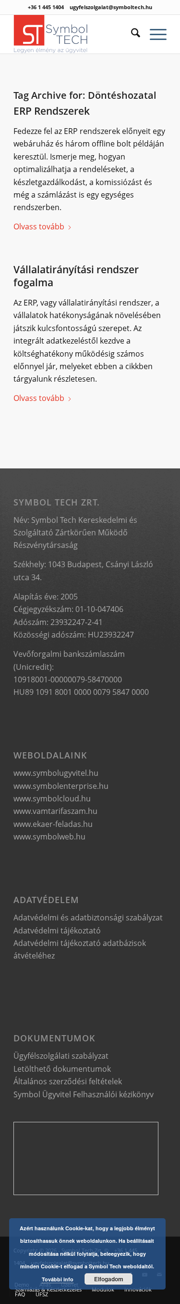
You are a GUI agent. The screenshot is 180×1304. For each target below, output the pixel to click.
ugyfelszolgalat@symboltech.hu (111, 7)
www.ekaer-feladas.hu (53, 824)
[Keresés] (130, 34)
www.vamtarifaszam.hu (55, 811)
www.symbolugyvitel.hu (55, 773)
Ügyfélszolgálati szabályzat (60, 1056)
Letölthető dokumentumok (62, 1069)
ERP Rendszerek (51, 111)
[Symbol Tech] (74, 34)
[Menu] (153, 34)
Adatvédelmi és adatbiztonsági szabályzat (88, 917)
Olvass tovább (38, 226)
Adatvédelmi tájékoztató (57, 930)
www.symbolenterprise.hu (60, 786)
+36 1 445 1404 (46, 7)
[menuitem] (130, 34)
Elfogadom (108, 1279)
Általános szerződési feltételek (67, 1081)
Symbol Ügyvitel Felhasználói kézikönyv (83, 1094)
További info (57, 1279)
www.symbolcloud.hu (52, 798)
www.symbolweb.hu (49, 836)
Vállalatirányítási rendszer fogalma (76, 276)
